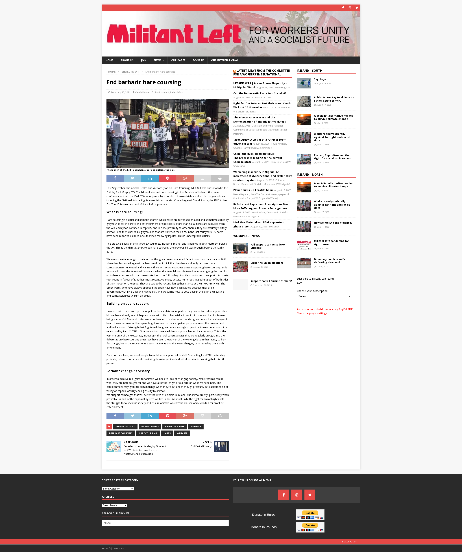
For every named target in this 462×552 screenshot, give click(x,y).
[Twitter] (357, 8)
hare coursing (148, 433)
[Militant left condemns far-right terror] (304, 244)
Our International (224, 60)
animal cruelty (125, 426)
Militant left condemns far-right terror (332, 242)
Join (144, 60)
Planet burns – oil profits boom (253, 190)
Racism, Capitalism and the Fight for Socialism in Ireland (332, 156)
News (157, 60)
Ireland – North (310, 175)
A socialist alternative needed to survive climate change (333, 117)
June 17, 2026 (323, 144)
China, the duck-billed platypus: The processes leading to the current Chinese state (257, 158)
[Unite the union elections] (240, 266)
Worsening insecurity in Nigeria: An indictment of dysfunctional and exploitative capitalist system (262, 176)
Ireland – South (309, 71)
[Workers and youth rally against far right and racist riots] (304, 137)
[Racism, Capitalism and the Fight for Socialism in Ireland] (304, 159)
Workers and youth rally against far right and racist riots (332, 137)
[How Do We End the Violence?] (304, 226)
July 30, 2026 (259, 252)
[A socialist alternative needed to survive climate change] (304, 119)
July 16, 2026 (322, 123)
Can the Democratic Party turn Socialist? (259, 93)
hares (167, 433)
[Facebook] (343, 8)
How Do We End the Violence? (333, 222)
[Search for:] (165, 522)
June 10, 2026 (323, 248)
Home (109, 60)
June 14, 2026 (323, 226)
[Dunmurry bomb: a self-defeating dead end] (304, 263)
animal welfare (174, 426)
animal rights (150, 426)
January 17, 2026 (260, 267)
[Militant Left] (231, 54)
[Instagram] (350, 8)
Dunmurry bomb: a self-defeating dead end (329, 260)
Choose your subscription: (312, 291)
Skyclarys (320, 79)
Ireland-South (177, 92)
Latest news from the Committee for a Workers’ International (261, 72)
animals (196, 426)
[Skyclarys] (304, 83)
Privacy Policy (349, 541)
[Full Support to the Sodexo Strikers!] (240, 248)
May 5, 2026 (322, 266)
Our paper (178, 60)
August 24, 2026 (324, 83)
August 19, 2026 (324, 104)
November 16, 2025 (262, 285)
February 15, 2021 (120, 92)
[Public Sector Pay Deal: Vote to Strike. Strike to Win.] (304, 101)
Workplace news (246, 236)
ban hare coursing (120, 433)
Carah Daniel (142, 92)
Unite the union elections (267, 262)
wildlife (182, 433)
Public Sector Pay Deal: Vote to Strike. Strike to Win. (334, 99)
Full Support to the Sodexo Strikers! (267, 246)
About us (127, 60)
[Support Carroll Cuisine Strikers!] (240, 284)
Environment (162, 92)
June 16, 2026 (323, 162)
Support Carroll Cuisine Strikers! (271, 281)
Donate (198, 60)
